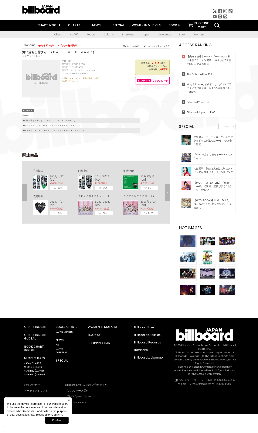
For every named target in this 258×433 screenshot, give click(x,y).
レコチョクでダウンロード (152, 80)
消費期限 (38, 171)
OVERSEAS (61, 352)
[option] (96, 192)
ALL (57, 344)
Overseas (164, 34)
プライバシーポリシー (78, 396)
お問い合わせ (32, 384)
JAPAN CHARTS (32, 363)
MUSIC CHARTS (34, 358)
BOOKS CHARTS (66, 327)
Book (182, 34)
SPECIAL (118, 25)
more (227, 126)
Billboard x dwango (148, 357)
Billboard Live (144, 327)
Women (198, 34)
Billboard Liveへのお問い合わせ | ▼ (86, 384)
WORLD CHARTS (33, 367)
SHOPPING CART (100, 343)
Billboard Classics (147, 335)
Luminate (141, 350)
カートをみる (133, 46)
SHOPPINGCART (201, 25)
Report (91, 34)
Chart (58, 34)
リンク (28, 396)
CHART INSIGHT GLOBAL (35, 336)
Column (109, 34)
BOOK (172, 25)
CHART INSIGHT (48, 25)
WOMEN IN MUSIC (145, 25)
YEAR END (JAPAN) (34, 370)
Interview (128, 34)
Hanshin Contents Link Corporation (202, 345)
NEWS (96, 25)
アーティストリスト (36, 390)
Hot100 (74, 34)
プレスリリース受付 (77, 390)
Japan (146, 34)
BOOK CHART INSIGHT (34, 348)
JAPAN (59, 348)
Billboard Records (147, 342)
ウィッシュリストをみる (158, 46)
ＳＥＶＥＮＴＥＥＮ (32, 55)
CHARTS (74, 25)
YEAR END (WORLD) (34, 374)
